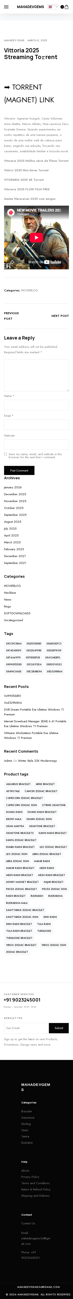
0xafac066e (13, 671)
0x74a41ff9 (13, 657)
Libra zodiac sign (17, 861)
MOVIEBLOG (29, 290)
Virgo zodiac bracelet (21, 945)
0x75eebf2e (33, 657)
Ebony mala (13, 819)
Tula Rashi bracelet (19, 931)
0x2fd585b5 (34, 643)
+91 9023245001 (22, 999)
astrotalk (13, 791)
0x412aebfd (52, 657)
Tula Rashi (44, 924)
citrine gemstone (54, 805)
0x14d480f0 (13, 650)
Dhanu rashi (14, 812)
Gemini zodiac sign (39, 819)
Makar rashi (42, 861)
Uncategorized (13, 620)
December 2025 (15, 494)
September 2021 (15, 563)
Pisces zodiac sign (54, 889)
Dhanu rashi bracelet (42, 812)
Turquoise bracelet (19, 938)
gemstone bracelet (42, 826)
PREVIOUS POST (11, 316)
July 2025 (10, 528)
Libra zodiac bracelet (46, 854)
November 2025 (15, 501)
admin (8, 760)
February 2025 (14, 549)
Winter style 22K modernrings (37, 760)
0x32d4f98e (34, 650)
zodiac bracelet (17, 952)
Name (9, 396)
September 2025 (15, 515)
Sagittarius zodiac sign (22, 917)
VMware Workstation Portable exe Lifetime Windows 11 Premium (31, 735)
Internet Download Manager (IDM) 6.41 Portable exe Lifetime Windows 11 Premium (35, 723)
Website (9, 435)
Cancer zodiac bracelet (41, 791)
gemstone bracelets (20, 833)
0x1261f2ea (34, 664)
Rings (7, 606)
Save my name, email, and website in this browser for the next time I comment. (35, 456)
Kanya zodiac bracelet (21, 840)
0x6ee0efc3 (53, 643)
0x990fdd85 (14, 664)
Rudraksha (55, 896)
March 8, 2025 (37, 40)
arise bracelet (45, 784)
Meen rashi (47, 868)
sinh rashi (50, 917)
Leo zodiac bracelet (53, 847)
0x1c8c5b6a (13, 643)
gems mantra (15, 826)
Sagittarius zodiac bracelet (25, 910)
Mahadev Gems (14, 40)
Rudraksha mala (16, 903)
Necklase (10, 592)
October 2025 (14, 508)
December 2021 (15, 556)
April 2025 (11, 535)
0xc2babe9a (34, 671)
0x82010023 (54, 664)
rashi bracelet (16, 896)
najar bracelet (53, 882)
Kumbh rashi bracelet (20, 847)
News (7, 599)
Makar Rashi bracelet (20, 868)
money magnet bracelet (22, 882)
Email (9, 416)
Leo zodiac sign (16, 854)
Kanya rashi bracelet (53, 833)
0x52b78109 (54, 650)
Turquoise (44, 931)
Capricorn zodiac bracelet (24, 798)
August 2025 (12, 521)
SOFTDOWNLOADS (17, 613)
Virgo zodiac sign (54, 945)
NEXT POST (60, 316)
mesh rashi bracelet (51, 875)
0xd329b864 (54, 671)
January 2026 (13, 487)
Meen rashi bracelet (19, 875)
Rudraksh (37, 896)
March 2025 (12, 542)
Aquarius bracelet (18, 784)
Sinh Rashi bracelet (19, 924)
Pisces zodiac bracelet (21, 889)
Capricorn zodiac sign (21, 805)
